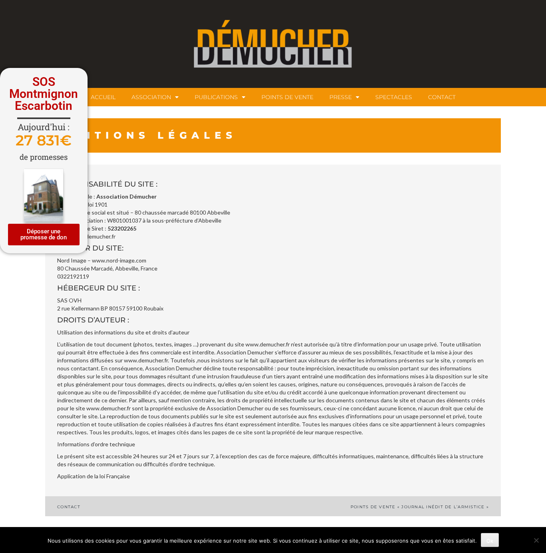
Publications (216, 97)
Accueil (103, 97)
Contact (442, 97)
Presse (340, 97)
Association (151, 97)
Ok (489, 540)
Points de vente (287, 97)
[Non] (536, 540)
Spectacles (393, 97)
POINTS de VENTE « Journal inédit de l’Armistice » (420, 506)
